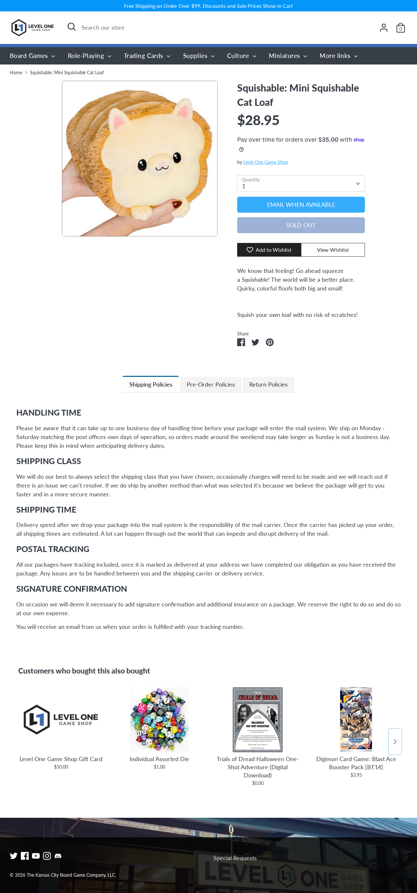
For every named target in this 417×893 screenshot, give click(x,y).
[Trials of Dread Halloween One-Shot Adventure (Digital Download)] (257, 719)
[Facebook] (25, 856)
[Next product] (395, 742)
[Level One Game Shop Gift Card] (61, 719)
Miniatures (285, 55)
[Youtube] (36, 856)
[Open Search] (71, 26)
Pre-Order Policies (211, 384)
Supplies (196, 55)
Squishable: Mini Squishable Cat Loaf (67, 72)
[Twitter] (14, 856)
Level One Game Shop (265, 162)
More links (336, 55)
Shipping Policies (150, 384)
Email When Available (301, 204)
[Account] (383, 27)
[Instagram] (47, 856)
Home (16, 72)
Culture (239, 55)
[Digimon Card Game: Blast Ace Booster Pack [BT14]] (356, 719)
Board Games (30, 55)
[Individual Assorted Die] (159, 719)
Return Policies (268, 384)
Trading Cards (144, 55)
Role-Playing (87, 55)
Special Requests (235, 857)
